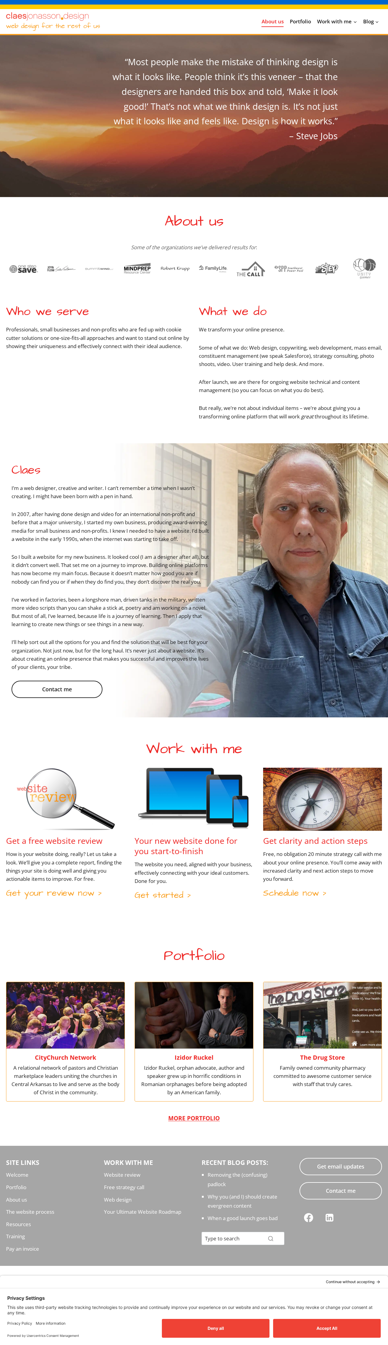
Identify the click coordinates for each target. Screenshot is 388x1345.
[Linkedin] (329, 1218)
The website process (30, 1211)
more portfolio (194, 1118)
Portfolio (300, 21)
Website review (122, 1174)
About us (273, 21)
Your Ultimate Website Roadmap (142, 1211)
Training (15, 1236)
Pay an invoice (22, 1248)
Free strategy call (124, 1187)
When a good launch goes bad (243, 1218)
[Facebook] (308, 1218)
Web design (118, 1199)
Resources (18, 1224)
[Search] (270, 1238)
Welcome (17, 1174)
